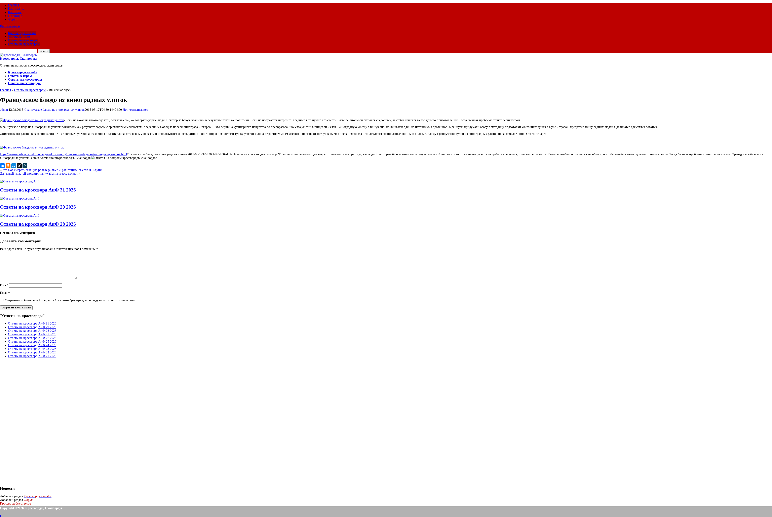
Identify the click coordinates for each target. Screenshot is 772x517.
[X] (19, 165)
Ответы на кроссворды (24, 44)
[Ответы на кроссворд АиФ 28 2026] (20, 215)
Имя (4, 285)
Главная (13, 5)
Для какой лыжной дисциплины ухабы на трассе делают (39, 173)
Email (5, 292)
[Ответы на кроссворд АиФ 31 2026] (20, 181)
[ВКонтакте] (2, 165)
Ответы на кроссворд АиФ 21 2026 (32, 356)
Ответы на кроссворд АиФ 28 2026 (38, 224)
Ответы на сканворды (23, 40)
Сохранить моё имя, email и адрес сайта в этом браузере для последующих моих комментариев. (70, 300)
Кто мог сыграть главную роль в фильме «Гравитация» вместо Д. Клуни (52, 170)
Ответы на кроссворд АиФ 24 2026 (32, 345)
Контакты (15, 12)
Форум (12, 19)
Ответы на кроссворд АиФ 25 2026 (32, 341)
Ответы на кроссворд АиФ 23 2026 (32, 348)
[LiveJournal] (25, 165)
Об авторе (15, 15)
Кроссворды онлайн (22, 33)
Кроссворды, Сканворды (18, 58)
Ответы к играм (19, 36)
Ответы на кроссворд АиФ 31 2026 (38, 189)
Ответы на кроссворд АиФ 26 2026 (32, 338)
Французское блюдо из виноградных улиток (54, 109)
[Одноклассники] (8, 165)
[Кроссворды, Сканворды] (18, 55)
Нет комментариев (135, 109)
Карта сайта (16, 8)
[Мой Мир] (13, 165)
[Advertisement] (30, 421)
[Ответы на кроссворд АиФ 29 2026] (20, 198)
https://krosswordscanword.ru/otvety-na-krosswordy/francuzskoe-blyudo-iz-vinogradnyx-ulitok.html (63, 154)
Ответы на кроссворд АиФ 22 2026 (32, 352)
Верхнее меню (10, 26)
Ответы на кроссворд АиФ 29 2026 (38, 207)
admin (4, 109)
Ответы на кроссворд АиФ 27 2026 (32, 334)
